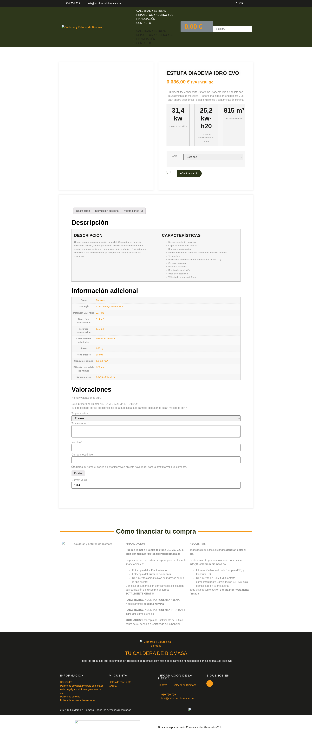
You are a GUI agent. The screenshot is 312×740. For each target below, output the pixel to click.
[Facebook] (209, 683)
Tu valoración (80, 423)
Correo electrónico (83, 454)
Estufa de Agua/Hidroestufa (110, 306)
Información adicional (107, 210)
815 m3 (100, 329)
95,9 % (99, 354)
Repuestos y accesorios (154, 14)
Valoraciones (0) (133, 210)
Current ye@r (80, 480)
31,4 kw (100, 312)
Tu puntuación (81, 413)
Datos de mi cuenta (120, 682)
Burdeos (100, 300)
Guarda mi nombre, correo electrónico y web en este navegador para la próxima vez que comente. (130, 467)
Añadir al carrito (189, 173)
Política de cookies (70, 696)
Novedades (66, 682)
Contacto (143, 23)
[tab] (83, 211)
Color (175, 156)
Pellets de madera (105, 338)
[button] (151, 27)
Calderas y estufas (151, 10)
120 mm (100, 367)
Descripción (83, 210)
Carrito (113, 686)
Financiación (145, 19)
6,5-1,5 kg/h (102, 361)
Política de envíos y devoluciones (78, 700)
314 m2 (100, 319)
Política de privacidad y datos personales (82, 685)
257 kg (99, 348)
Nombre (77, 442)
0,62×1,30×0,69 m (105, 377)
